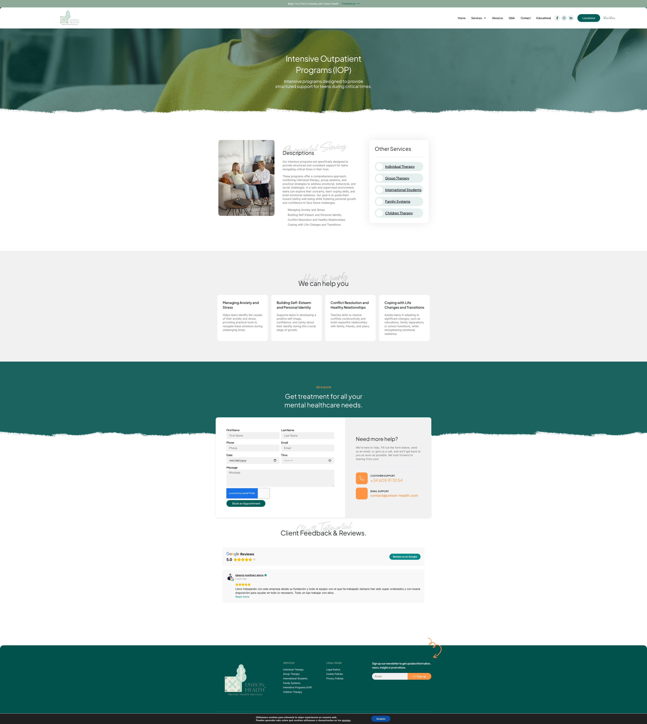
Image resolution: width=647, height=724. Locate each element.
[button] (222, 586)
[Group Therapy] (379, 178)
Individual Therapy (400, 166)
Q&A (512, 18)
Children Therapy (399, 213)
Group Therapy (397, 178)
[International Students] (379, 189)
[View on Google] (230, 577)
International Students (403, 190)
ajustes (346, 720)
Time (284, 455)
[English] (607, 18)
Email (284, 442)
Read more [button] (242, 596)
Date (229, 455)
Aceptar (380, 718)
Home (461, 18)
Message (232, 467)
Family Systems (397, 201)
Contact (526, 18)
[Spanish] (612, 18)
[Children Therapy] (379, 213)
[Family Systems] (379, 201)
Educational (543, 18)
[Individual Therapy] (379, 166)
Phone (230, 442)
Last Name (287, 430)
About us (497, 18)
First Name (232, 430)
